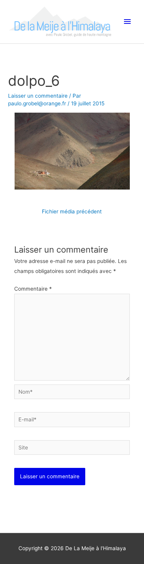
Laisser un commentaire (38, 96)
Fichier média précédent (72, 211)
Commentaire (33, 289)
